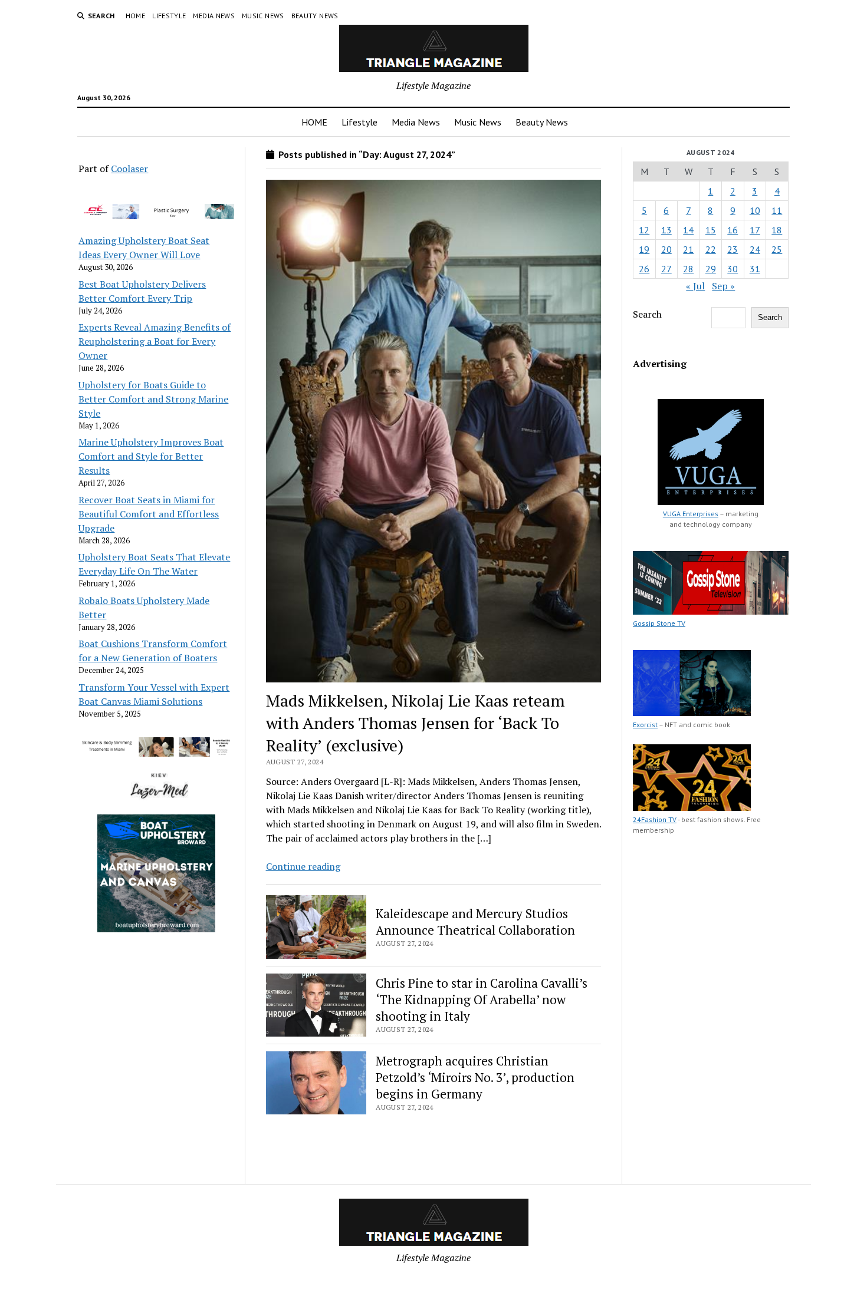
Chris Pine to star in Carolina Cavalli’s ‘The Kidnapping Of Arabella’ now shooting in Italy (481, 999)
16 (732, 230)
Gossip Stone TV (659, 623)
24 (755, 249)
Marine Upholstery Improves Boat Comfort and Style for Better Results (151, 456)
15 (710, 230)
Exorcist (645, 724)
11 (776, 210)
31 (755, 269)
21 (688, 249)
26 (644, 269)
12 (644, 230)
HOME (135, 15)
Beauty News (315, 15)
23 (732, 249)
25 (776, 249)
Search (647, 314)
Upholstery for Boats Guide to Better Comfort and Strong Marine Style (153, 399)
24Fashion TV (654, 819)
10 (755, 210)
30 (732, 269)
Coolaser (129, 168)
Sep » (723, 285)
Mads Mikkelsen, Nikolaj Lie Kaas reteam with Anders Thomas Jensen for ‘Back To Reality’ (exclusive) (415, 722)
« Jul (695, 285)
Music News (263, 15)
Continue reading (303, 866)
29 (710, 269)
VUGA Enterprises (690, 513)
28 (688, 269)
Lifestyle (169, 15)
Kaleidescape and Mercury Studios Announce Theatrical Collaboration (475, 921)
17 (755, 230)
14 (688, 230)
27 (666, 269)
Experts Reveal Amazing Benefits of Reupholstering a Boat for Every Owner (154, 341)
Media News (214, 15)
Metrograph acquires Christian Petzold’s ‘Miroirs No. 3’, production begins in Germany (475, 1077)
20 (666, 249)
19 (644, 249)
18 (776, 230)
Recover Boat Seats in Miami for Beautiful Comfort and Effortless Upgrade (148, 514)
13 (666, 230)
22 (710, 249)
